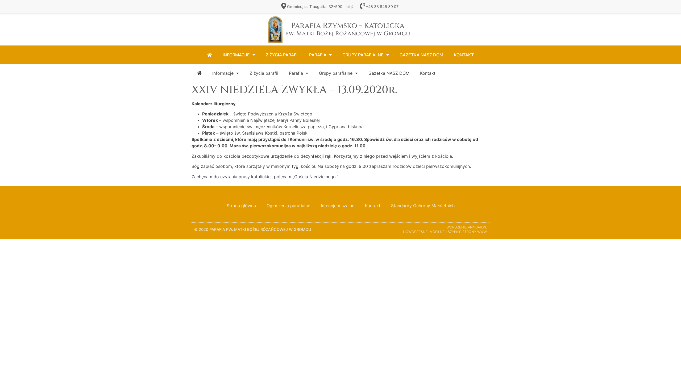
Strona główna (241, 205)
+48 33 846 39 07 (382, 6)
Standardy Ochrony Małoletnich (423, 205)
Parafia (317, 54)
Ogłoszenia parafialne (288, 205)
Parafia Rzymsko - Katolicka (347, 29)
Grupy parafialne (363, 54)
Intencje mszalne (337, 205)
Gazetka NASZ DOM (421, 54)
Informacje (236, 54)
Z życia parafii (282, 54)
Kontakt (464, 54)
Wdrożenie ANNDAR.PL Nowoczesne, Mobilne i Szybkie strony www (445, 229)
